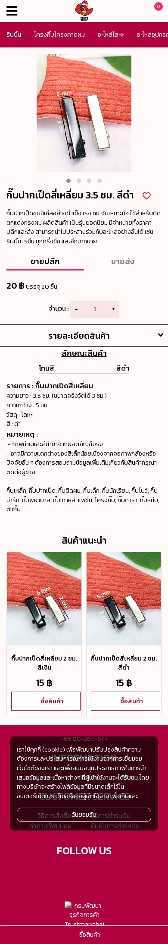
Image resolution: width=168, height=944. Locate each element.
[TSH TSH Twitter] (52, 873)
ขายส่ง (122, 261)
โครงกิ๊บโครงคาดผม (59, 34)
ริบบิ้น (13, 34)
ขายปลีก (45, 261)
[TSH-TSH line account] (95, 873)
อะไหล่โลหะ (111, 34)
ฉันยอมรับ (84, 814)
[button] (68, 180)
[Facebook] (73, 873)
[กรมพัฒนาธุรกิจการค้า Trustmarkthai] (84, 915)
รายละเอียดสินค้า (79, 335)
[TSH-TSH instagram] (116, 873)
